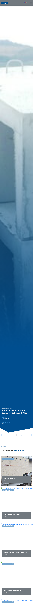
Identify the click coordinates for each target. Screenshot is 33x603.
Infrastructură (5, 418)
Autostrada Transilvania (12, 590)
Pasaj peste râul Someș (12, 514)
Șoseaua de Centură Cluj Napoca (15, 552)
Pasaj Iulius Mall (9, 478)
